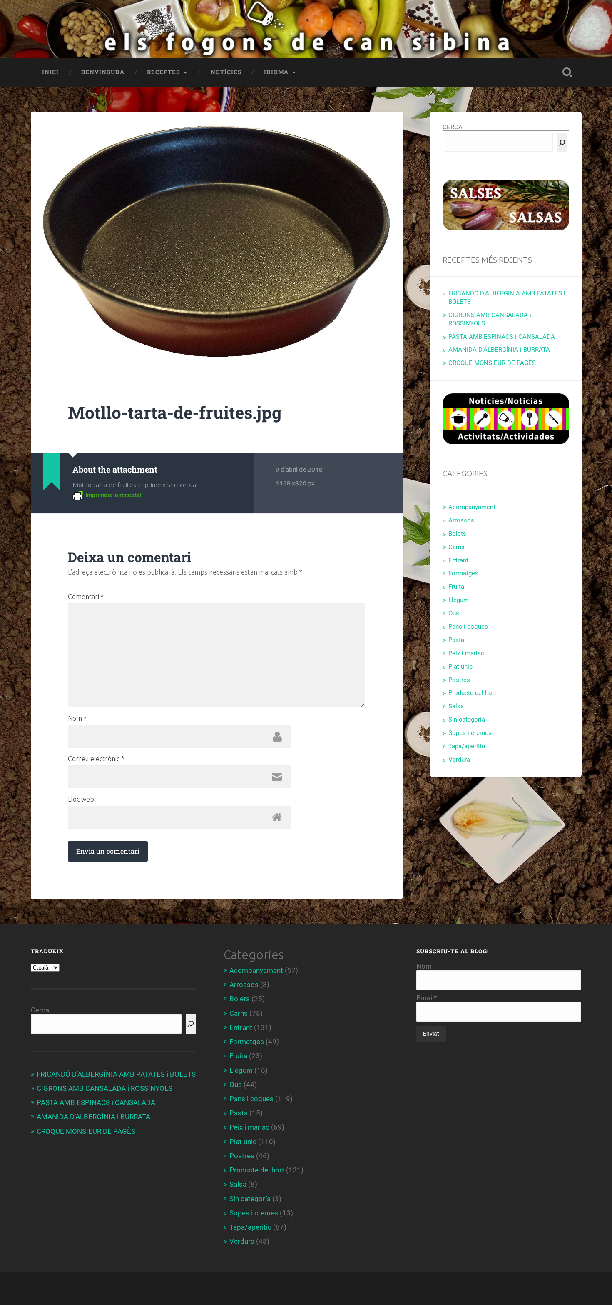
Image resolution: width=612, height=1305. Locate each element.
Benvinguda (102, 72)
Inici (50, 72)
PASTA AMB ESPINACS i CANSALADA (501, 336)
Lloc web (81, 799)
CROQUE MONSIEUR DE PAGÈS (492, 363)
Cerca (40, 1010)
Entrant (458, 560)
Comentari (86, 596)
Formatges (463, 573)
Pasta (456, 640)
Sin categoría (466, 719)
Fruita (456, 586)
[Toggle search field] (567, 72)
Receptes (163, 72)
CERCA (453, 127)
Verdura (459, 759)
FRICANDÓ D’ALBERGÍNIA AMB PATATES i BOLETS (116, 1074)
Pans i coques (468, 626)
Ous (453, 613)
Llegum (458, 600)
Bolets (457, 534)
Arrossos (461, 520)
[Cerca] (562, 142)
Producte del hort (472, 693)
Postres (459, 680)
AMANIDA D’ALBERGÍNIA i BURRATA (499, 349)
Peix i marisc (466, 653)
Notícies (226, 72)
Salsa (456, 706)
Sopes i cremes (470, 733)
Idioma (276, 72)
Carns (456, 547)
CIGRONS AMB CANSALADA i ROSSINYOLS (104, 1088)
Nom (77, 718)
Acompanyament (471, 507)
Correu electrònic (96, 758)
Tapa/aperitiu (466, 746)
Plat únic (460, 666)
